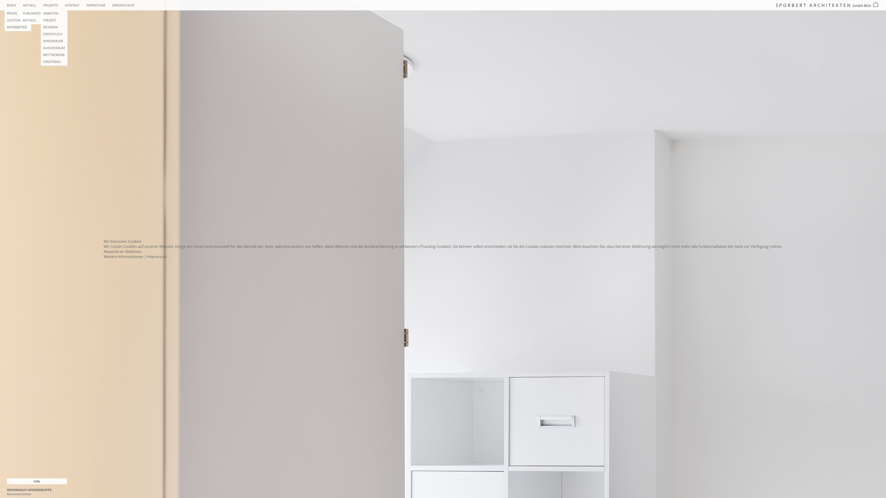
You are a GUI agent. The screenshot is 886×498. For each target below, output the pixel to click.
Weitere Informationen (123, 256)
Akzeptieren (114, 251)
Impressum (157, 256)
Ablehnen (133, 251)
